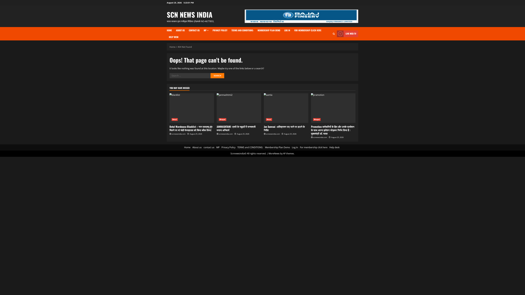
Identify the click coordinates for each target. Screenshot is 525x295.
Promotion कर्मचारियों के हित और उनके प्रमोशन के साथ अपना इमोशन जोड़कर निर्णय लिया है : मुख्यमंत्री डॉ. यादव (332, 130)
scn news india (189, 14)
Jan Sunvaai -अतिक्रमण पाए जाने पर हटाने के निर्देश (284, 128)
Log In (287, 30)
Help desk (173, 37)
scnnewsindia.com (179, 134)
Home (169, 30)
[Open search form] (334, 33)
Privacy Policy (220, 30)
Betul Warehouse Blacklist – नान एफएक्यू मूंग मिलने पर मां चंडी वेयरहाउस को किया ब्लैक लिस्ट (191, 128)
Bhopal (222, 119)
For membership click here (307, 30)
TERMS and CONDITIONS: (242, 30)
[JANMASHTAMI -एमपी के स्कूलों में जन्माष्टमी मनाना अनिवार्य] (239, 108)
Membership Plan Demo (269, 30)
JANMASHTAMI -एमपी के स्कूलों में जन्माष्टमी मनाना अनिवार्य (236, 128)
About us (180, 30)
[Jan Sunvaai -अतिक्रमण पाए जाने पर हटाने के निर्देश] (286, 108)
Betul (174, 119)
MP (205, 30)
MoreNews (274, 153)
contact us (194, 30)
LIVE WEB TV (351, 33)
